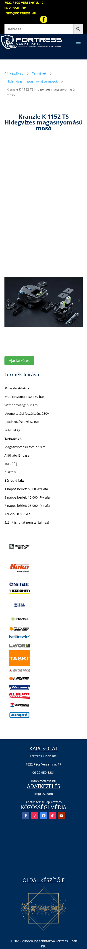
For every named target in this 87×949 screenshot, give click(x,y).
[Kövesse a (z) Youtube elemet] (61, 815)
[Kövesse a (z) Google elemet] (43, 815)
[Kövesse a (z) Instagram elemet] (34, 815)
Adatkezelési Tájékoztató (43, 802)
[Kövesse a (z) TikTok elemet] (52, 815)
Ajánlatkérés (19, 360)
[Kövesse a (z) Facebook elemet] (25, 815)
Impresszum (43, 793)
